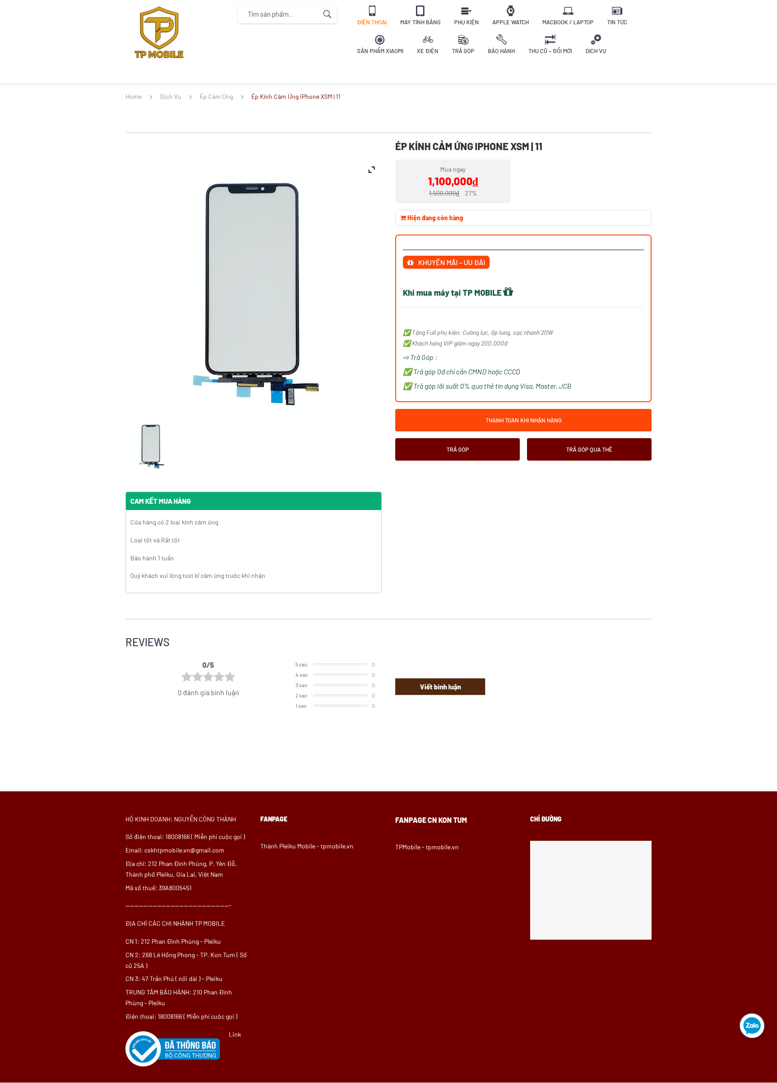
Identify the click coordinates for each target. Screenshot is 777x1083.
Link (235, 1034)
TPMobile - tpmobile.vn (427, 847)
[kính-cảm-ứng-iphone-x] (151, 445)
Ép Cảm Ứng (216, 96)
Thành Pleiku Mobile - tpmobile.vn (306, 846)
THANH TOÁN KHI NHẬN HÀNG (523, 424)
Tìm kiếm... (327, 14)
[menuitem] (372, 14)
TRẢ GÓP (457, 453)
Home (133, 96)
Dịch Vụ (170, 96)
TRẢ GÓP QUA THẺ (589, 453)
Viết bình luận (440, 687)
